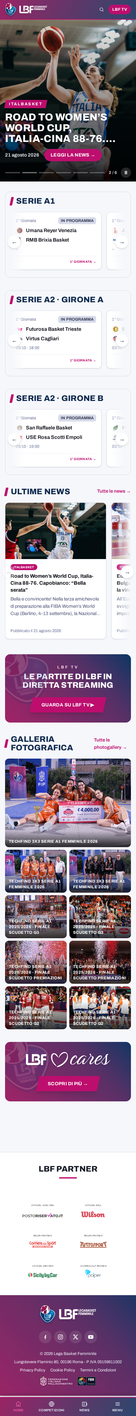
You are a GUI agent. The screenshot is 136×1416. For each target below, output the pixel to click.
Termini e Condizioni (98, 1370)
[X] (75, 1337)
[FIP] (56, 1381)
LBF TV (119, 9)
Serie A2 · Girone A (59, 300)
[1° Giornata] (56, 240)
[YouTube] (90, 1337)
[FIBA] (86, 1381)
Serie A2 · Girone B (59, 398)
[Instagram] (60, 1337)
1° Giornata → (83, 261)
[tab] (12, 172)
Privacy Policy (32, 1370)
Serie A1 (35, 201)
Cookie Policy (62, 1370)
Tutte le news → (114, 491)
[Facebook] (45, 1337)
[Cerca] (101, 9)
